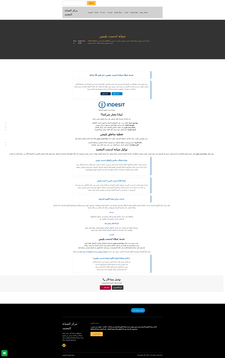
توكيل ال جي (87, 252)
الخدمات (111, 235)
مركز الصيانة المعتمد (68, 355)
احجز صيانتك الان (138, 310)
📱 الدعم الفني (106, 93)
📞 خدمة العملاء (117, 93)
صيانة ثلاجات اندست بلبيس (129, 41)
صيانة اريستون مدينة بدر (100, 252)
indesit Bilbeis (92, 41)
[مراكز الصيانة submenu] (122, 12)
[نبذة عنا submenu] (105, 12)
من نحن (111, 212)
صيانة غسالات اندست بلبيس (96, 43)
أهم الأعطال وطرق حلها (112, 223)
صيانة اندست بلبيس (112, 36)
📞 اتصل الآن (105, 287)
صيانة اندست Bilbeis (104, 41)
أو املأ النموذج (118, 287)
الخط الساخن (96, 334)
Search (91, 3)
